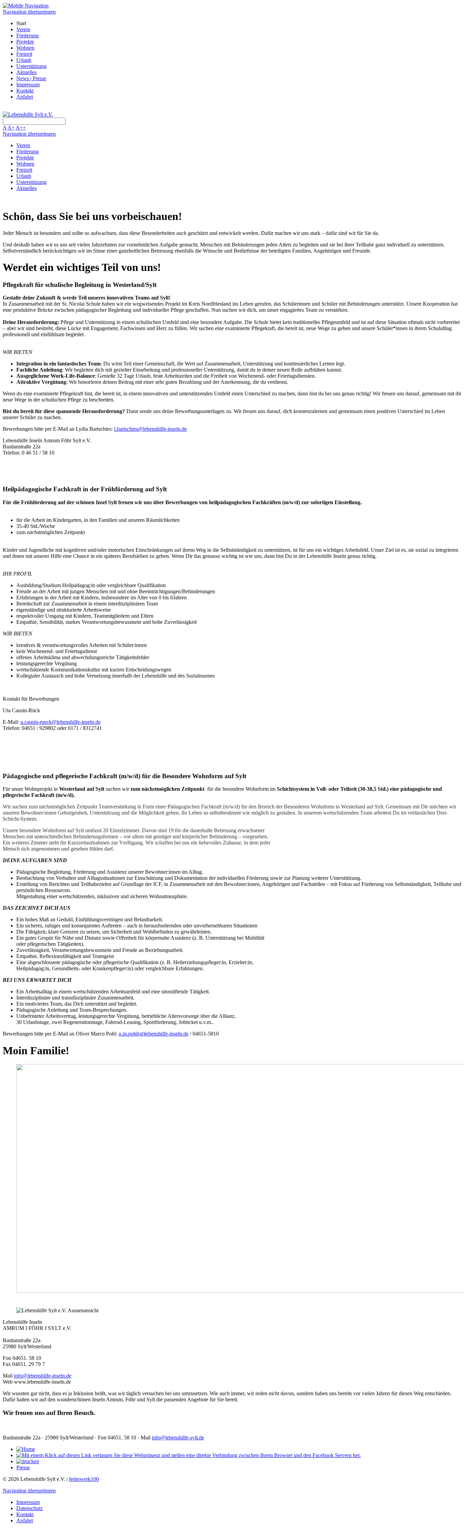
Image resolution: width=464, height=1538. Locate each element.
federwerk (84, 1479)
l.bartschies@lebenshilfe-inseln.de (150, 429)
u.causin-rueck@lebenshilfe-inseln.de (60, 722)
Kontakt (25, 90)
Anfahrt (24, 97)
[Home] (25, 1449)
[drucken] (27, 1461)
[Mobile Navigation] (26, 5)
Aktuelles (26, 72)
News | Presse (31, 78)
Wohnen (25, 48)
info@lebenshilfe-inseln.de (42, 1376)
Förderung (27, 35)
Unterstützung (31, 66)
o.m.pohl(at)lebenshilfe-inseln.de (154, 1034)
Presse (23, 1467)
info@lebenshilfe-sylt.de (178, 1437)
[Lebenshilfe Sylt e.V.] (28, 114)
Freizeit (24, 54)
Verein (23, 29)
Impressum (28, 84)
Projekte (25, 42)
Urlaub (23, 60)
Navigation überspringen (29, 12)
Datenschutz (29, 1508)
